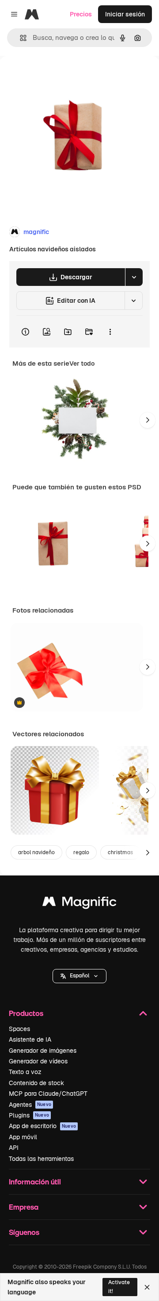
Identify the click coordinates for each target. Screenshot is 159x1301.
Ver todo (82, 363)
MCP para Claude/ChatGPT (48, 1094)
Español (79, 975)
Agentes (30, 1105)
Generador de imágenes (42, 1051)
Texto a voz (25, 1072)
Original (56, 76)
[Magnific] (79, 903)
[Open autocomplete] (20, 38)
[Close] (147, 1287)
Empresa (23, 1206)
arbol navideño (36, 852)
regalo (81, 852)
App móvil (23, 1137)
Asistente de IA (30, 1039)
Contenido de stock (36, 1083)
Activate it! (119, 1286)
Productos (26, 1013)
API (14, 1148)
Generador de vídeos (38, 1061)
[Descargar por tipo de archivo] (134, 277)
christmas (120, 852)
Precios (81, 14)
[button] (79, 976)
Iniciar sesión (125, 14)
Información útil (35, 1181)
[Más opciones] (110, 331)
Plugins (29, 1115)
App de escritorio (42, 1126)
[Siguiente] (147, 420)
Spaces (19, 1029)
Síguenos (24, 1232)
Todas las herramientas (41, 1159)
